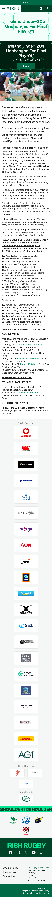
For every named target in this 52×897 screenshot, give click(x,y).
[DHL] (26, 738)
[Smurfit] (26, 625)
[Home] (13, 8)
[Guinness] (26, 464)
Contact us (9, 876)
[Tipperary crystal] (35, 772)
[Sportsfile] (26, 784)
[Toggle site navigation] (3, 8)
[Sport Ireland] (26, 674)
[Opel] (26, 513)
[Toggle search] (48, 8)
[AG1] (26, 754)
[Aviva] (26, 480)
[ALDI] (26, 577)
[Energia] (26, 529)
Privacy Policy (11, 872)
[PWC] (26, 561)
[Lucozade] (26, 593)
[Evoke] (26, 722)
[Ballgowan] (26, 690)
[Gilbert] (26, 609)
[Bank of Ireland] (26, 497)
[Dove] (26, 658)
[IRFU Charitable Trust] (26, 799)
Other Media (44, 893)
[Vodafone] (26, 432)
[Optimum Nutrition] (26, 642)
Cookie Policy (10, 867)
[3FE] (17, 772)
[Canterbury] (26, 448)
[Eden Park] (26, 706)
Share (26, 66)
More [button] (25, 2)
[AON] (26, 545)
